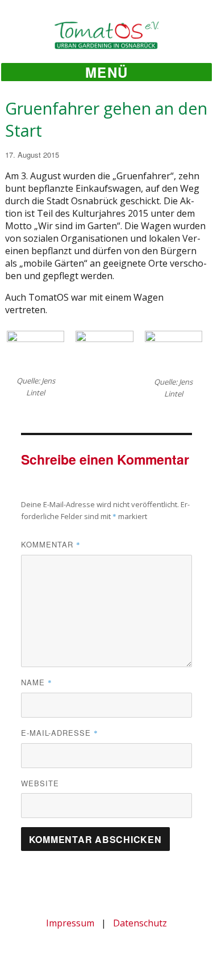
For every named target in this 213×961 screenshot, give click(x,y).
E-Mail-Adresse (59, 732)
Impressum (70, 923)
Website (40, 783)
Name (36, 682)
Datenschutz (140, 923)
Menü (106, 72)
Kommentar (51, 544)
